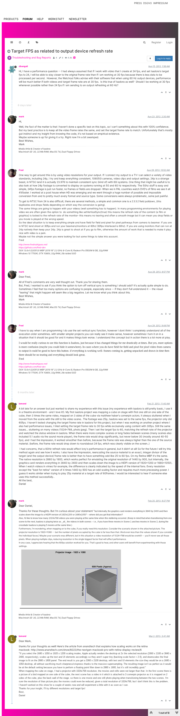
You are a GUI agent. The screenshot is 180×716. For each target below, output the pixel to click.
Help (40, 19)
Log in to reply (164, 58)
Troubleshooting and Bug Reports (31, 57)
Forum (28, 19)
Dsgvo (147, 3)
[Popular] (28, 42)
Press (138, 3)
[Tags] (37, 42)
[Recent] (20, 42)
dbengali (23, 66)
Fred (21, 170)
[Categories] (11, 42)
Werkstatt (56, 19)
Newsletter (77, 19)
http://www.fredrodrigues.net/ (33, 244)
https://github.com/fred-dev (32, 247)
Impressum (160, 3)
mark (21, 116)
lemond (22, 403)
